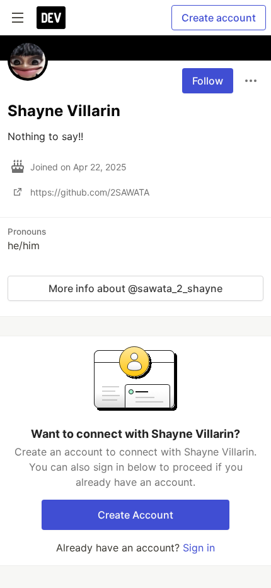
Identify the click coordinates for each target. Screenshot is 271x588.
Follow (207, 80)
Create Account (135, 515)
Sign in (199, 547)
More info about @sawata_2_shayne (135, 288)
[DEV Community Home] (51, 17)
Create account (219, 17)
